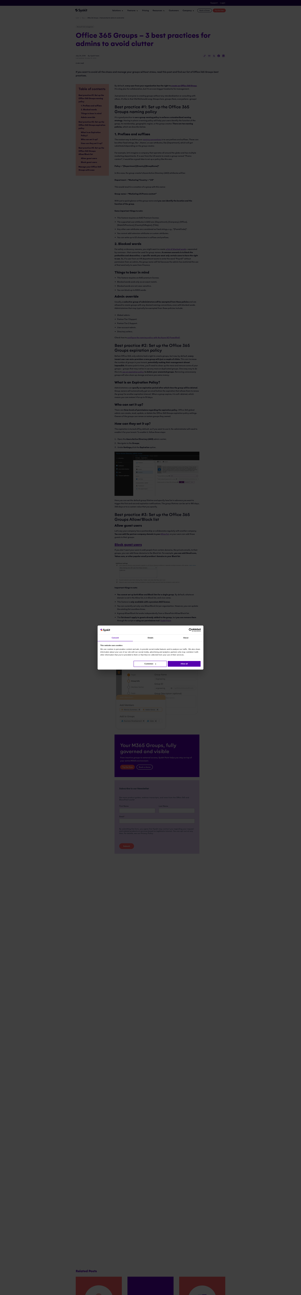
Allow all (184, 664)
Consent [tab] (115, 638)
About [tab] (185, 638)
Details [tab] (150, 638)
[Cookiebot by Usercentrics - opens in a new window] (190, 630)
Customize (148, 664)
